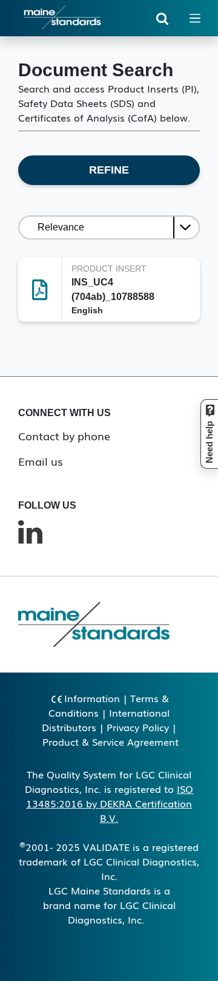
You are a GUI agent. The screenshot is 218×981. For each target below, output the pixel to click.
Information (92, 698)
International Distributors (106, 719)
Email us (40, 461)
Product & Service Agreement (110, 741)
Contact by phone (64, 435)
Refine (109, 170)
